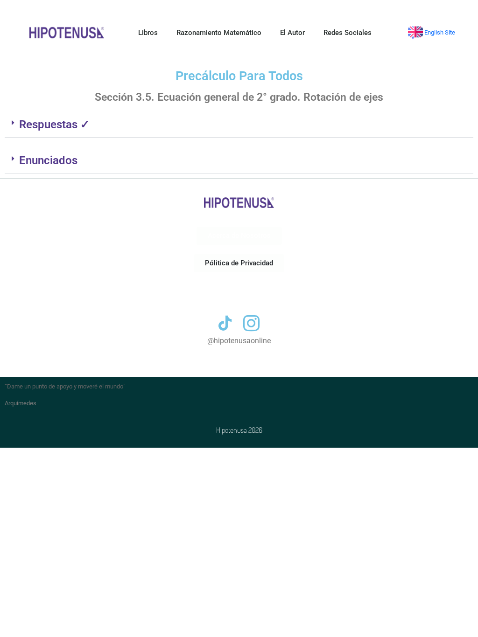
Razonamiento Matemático (218, 32)
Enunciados (48, 160)
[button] (239, 125)
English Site (439, 32)
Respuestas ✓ (54, 124)
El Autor (292, 32)
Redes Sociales (347, 32)
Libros (148, 32)
